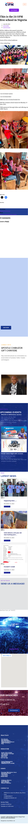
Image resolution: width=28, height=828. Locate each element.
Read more (7, 506)
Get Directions (14, 649)
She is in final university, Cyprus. (8, 214)
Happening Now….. (10, 500)
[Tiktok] (14, 370)
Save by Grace (6, 27)
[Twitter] (9, 366)
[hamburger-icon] (24, 4)
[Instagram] (14, 366)
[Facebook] (5, 366)
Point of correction (5, 211)
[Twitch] (18, 366)
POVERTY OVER (9, 567)
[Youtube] (23, 366)
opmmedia (6, 26)
